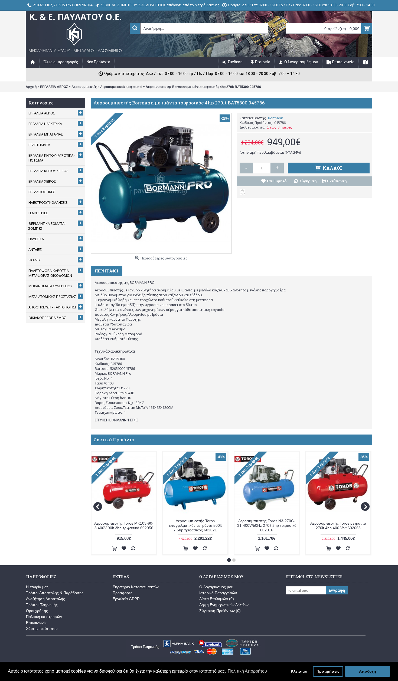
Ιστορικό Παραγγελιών (218, 593)
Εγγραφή (337, 590)
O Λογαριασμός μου (216, 587)
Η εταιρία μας (37, 587)
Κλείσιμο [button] (299, 671)
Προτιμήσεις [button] (328, 671)
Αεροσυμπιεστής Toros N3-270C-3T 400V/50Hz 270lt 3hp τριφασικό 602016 (266, 525)
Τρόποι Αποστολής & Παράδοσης (54, 593)
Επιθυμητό (277, 181)
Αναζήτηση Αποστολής (45, 599)
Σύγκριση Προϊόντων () (220, 610)
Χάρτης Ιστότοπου (42, 628)
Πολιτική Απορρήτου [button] (247, 671)
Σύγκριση (308, 181)
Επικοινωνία (36, 622)
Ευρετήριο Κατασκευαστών (136, 587)
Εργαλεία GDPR (126, 599)
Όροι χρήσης (37, 610)
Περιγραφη (106, 271)
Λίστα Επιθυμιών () (216, 599)
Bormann (275, 118)
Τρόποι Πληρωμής (42, 605)
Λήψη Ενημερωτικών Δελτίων (224, 605)
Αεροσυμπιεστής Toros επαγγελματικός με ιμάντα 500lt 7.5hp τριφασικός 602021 (195, 525)
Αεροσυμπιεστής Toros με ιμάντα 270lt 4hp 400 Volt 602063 (338, 525)
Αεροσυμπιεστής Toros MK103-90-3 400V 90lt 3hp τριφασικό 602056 (124, 525)
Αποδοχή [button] (367, 671)
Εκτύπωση (337, 181)
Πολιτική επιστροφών (44, 616)
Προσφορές (122, 593)
